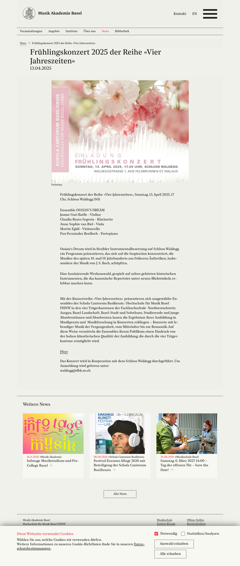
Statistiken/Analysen (203, 533)
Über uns (90, 31)
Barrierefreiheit (196, 524)
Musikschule (164, 520)
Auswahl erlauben (174, 544)
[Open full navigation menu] (210, 14)
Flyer (64, 352)
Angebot (54, 31)
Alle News (120, 494)
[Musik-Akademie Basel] (55, 14)
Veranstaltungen (31, 31)
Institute (72, 31)
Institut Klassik (166, 524)
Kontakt (180, 14)
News (105, 31)
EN (194, 14)
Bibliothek (122, 31)
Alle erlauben (170, 554)
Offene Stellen (195, 520)
